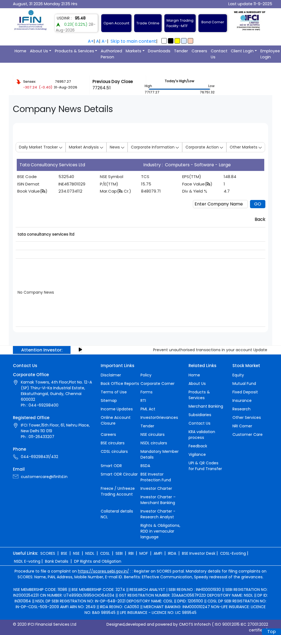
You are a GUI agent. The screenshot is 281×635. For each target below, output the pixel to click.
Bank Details (56, 561)
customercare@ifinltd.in (44, 476)
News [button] (115, 147)
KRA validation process (202, 434)
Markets (133, 51)
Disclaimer (111, 375)
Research (241, 409)
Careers (199, 51)
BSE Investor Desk (198, 553)
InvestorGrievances (159, 417)
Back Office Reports (120, 383)
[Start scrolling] (80, 350)
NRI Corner (242, 426)
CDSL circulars (114, 451)
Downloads (159, 51)
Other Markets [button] (244, 147)
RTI (143, 400)
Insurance (242, 400)
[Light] (164, 41)
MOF (143, 553)
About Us (39, 51)
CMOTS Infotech (195, 624)
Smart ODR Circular (119, 474)
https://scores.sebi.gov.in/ (103, 571)
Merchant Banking (206, 406)
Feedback (198, 446)
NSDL (89, 553)
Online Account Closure (116, 420)
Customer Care (247, 434)
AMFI (158, 553)
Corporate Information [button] (153, 147)
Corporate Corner (157, 383)
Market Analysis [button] (84, 147)
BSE (64, 553)
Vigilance (197, 454)
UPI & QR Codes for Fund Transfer (205, 465)
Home (20, 51)
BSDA (145, 465)
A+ (91, 41)
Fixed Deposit (245, 392)
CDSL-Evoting (233, 553)
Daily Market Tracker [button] (39, 147)
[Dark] (170, 41)
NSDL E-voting (27, 561)
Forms (146, 392)
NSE (76, 553)
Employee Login (270, 54)
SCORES (47, 553)
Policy (145, 375)
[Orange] (190, 41)
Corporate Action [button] (203, 147)
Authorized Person (111, 54)
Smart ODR (111, 465)
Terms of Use (114, 392)
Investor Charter (156, 488)
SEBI (119, 553)
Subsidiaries (200, 414)
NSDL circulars (153, 443)
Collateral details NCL (117, 514)
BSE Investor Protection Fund (155, 477)
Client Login (242, 51)
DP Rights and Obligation (97, 561)
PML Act (147, 409)
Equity (238, 375)
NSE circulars (152, 434)
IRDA (172, 553)
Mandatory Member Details (159, 454)
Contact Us (219, 54)
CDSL (105, 553)
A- (104, 41)
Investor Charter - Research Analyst (157, 514)
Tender (181, 51)
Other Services (246, 417)
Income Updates (117, 409)
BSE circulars (113, 443)
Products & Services (74, 51)
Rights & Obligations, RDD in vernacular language (160, 531)
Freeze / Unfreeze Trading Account (118, 491)
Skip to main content (133, 41)
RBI (131, 553)
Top (271, 631)
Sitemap (109, 400)
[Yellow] (177, 41)
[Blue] (184, 41)
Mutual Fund (244, 383)
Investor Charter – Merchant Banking (158, 499)
